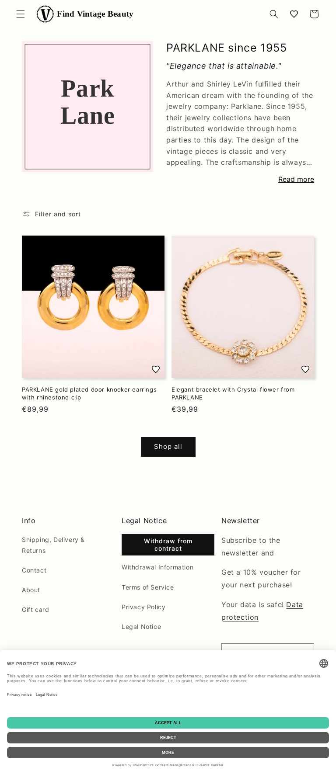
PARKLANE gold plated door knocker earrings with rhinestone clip (89, 393)
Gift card (35, 609)
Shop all (168, 446)
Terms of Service (148, 587)
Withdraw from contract (168, 544)
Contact (34, 570)
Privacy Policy (143, 607)
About (31, 590)
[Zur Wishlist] (155, 369)
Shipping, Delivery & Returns (53, 545)
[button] (20, 14)
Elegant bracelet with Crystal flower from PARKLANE (233, 393)
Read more (296, 179)
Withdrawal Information (157, 567)
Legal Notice (141, 626)
